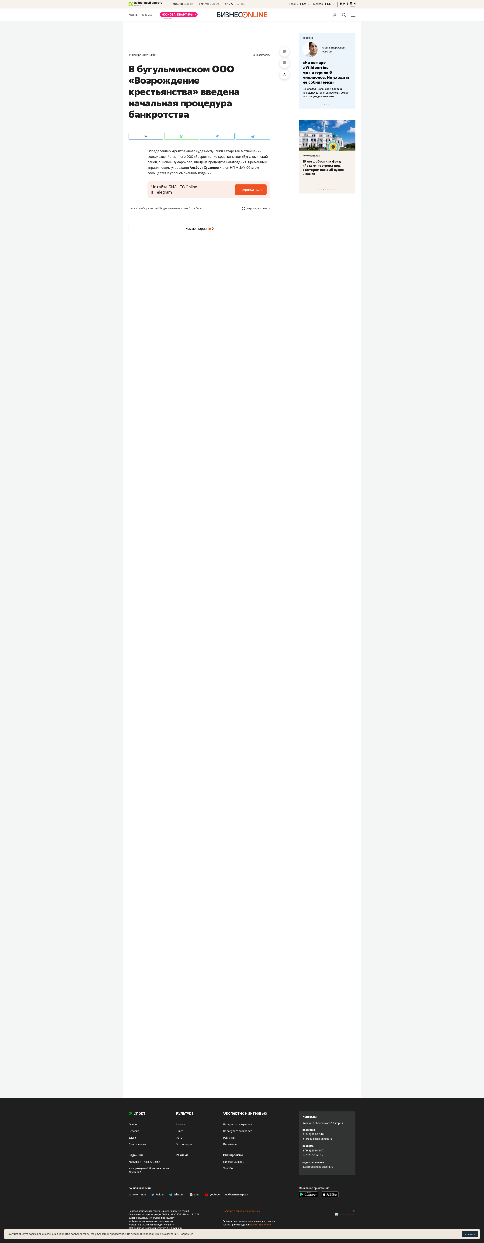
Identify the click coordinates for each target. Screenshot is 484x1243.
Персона (134, 1131)
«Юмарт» (327, 51)
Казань (293, 3)
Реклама (182, 1155)
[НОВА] (179, 15)
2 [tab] (326, 104)
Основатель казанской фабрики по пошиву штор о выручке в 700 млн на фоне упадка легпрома (325, 92)
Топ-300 (228, 1168)
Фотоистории (184, 1144)
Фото (179, 1137)
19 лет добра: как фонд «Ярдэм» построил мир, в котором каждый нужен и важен (323, 167)
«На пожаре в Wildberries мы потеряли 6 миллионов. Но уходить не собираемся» (325, 72)
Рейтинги (229, 1137)
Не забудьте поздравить (238, 1131)
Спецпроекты (233, 1155)
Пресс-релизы (137, 1144)
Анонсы (180, 1124)
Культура (185, 1113)
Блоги (132, 1137)
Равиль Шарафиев (333, 47)
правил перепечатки (260, 1224)
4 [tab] (323, 189)
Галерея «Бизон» (233, 1161)
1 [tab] (324, 104)
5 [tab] (325, 189)
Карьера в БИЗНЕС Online (144, 1161)
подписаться (251, 189)
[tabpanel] (327, 70)
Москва (318, 3)
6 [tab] (327, 189)
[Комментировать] (284, 52)
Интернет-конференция (237, 1124)
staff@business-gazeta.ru (317, 1166)
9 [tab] (333, 189)
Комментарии (199, 228)
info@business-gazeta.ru (317, 1138)
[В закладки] (284, 63)
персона (307, 37)
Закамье (146, 14)
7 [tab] (329, 189)
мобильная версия (236, 1194)
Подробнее (186, 1233)
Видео (179, 1131)
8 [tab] (331, 189)
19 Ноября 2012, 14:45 (142, 54)
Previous (304, 104)
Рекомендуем (311, 155)
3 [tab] (328, 104)
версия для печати (258, 208)
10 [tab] (335, 189)
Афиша (133, 1124)
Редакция (136, 1155)
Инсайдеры (230, 1144)
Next (351, 104)
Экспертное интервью (245, 1113)
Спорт (139, 1113)
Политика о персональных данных (241, 1211)
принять (470, 1234)
